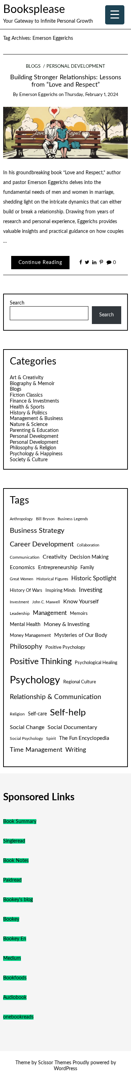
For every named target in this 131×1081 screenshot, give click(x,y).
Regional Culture (79, 681)
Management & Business (36, 418)
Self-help (68, 712)
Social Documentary (72, 727)
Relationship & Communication (55, 697)
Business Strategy (37, 530)
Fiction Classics (26, 395)
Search (17, 303)
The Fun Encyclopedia (84, 738)
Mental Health (25, 624)
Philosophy (26, 647)
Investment (19, 602)
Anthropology (21, 519)
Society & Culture (29, 459)
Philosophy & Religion (33, 448)
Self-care (37, 714)
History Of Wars (26, 590)
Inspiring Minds (60, 590)
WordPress (65, 1068)
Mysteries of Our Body (80, 635)
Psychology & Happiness (36, 453)
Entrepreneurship (57, 567)
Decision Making (89, 557)
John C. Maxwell (46, 602)
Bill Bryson (45, 519)
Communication (24, 557)
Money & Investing (66, 624)
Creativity (55, 557)
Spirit (51, 738)
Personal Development (75, 66)
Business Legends (73, 519)
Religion (17, 714)
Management (50, 613)
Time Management (36, 750)
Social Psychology (26, 738)
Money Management (30, 635)
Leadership (20, 613)
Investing (90, 590)
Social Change (27, 727)
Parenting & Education (34, 430)
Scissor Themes (54, 1062)
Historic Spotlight (93, 578)
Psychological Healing (96, 663)
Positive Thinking (41, 661)
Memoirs (79, 613)
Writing (75, 750)
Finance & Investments (34, 401)
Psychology (35, 680)
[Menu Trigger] (114, 14)
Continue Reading (40, 262)
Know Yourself (81, 601)
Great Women (21, 579)
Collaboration (88, 545)
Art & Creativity (26, 377)
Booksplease (34, 9)
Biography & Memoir (32, 383)
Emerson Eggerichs (38, 95)
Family (87, 567)
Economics (22, 567)
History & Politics (28, 413)
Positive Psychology (65, 647)
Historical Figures (52, 579)
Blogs (33, 66)
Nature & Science (29, 424)
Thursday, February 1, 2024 (91, 95)
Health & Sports (27, 407)
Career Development (42, 544)
